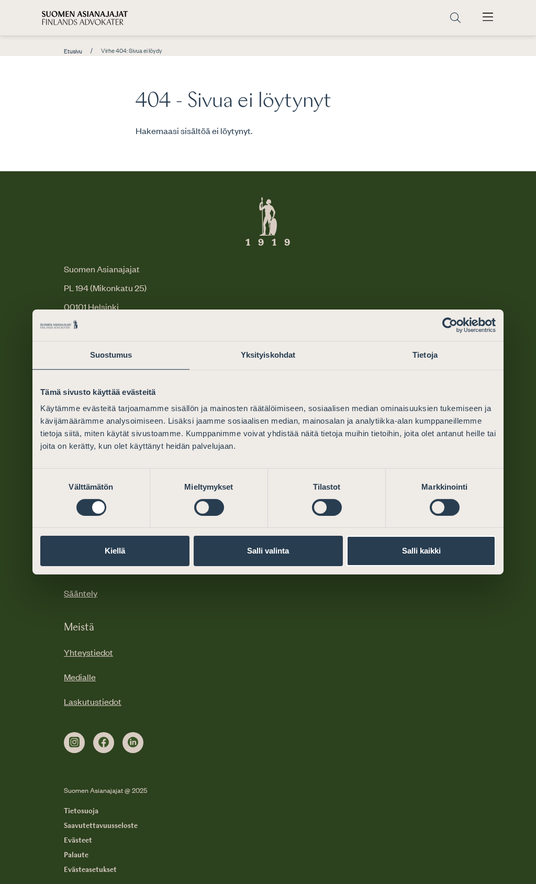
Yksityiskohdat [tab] (268, 354)
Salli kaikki (421, 550)
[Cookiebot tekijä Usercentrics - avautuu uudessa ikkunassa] (450, 325)
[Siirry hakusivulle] (455, 18)
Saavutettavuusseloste (101, 826)
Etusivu (73, 51)
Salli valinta (268, 550)
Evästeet (78, 840)
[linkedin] (132, 742)
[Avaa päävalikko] (488, 18)
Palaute (76, 855)
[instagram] (74, 742)
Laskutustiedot (92, 701)
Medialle (80, 676)
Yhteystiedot (88, 652)
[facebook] (103, 742)
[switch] (209, 507)
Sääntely (80, 593)
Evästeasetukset (90, 870)
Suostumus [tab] (111, 354)
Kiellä (115, 550)
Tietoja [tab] (425, 354)
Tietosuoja (81, 811)
